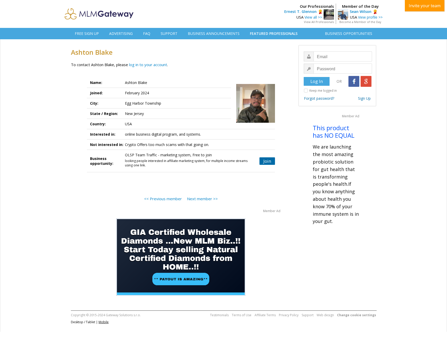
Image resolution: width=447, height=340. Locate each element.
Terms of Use (241, 315)
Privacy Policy (289, 315)
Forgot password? (319, 98)
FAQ (146, 33)
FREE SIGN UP (87, 33)
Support (308, 315)
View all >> (313, 17)
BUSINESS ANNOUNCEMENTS (214, 33)
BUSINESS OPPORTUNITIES (348, 33)
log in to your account (148, 64)
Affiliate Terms (265, 315)
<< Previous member (163, 198)
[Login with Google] (366, 81)
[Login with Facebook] (353, 81)
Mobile (104, 322)
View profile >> (370, 17)
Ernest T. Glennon (300, 11)
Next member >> (202, 198)
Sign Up (364, 98)
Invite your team (425, 6)
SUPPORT (169, 33)
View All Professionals (319, 22)
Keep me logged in (323, 90)
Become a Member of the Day (360, 22)
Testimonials (219, 315)
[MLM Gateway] (99, 18)
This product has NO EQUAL (333, 131)
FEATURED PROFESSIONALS (273, 33)
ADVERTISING (121, 33)
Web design (325, 315)
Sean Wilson (360, 11)
